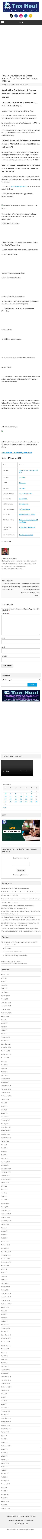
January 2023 (5, 1123)
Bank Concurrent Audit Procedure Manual (14, 963)
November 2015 (6, 1421)
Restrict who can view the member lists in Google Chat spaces (20, 892)
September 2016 (6, 1387)
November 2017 (6, 1338)
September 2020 (6, 1220)
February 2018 (5, 1328)
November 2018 (6, 1297)
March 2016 (4, 1408)
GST (9, 541)
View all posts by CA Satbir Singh (13, 568)
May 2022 (4, 1151)
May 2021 (4, 1193)
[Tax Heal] (21, 12)
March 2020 (4, 1241)
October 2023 (5, 1092)
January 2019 (5, 1290)
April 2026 (4, 988)
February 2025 (5, 1037)
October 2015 (5, 1425)
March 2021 (4, 1200)
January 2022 (5, 1165)
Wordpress (30, 1529)
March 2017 (4, 1366)
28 (26, 802)
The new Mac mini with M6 (9, 895)
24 (5, 802)
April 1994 (4, 1498)
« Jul (4, 807)
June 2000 (4, 1491)
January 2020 (5, 1248)
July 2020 (4, 1227)
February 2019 (5, 1286)
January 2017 (5, 1373)
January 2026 (5, 999)
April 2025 (4, 1030)
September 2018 (6, 1304)
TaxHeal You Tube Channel (27, 527)
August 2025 (5, 1016)
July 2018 (4, 1311)
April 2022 (4, 1155)
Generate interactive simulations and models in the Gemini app (20, 899)
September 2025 (6, 1013)
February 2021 (5, 1203)
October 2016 (5, 1383)
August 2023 (5, 1099)
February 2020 (5, 1245)
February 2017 (5, 1369)
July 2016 (4, 1394)
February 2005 (5, 1484)
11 (10, 796)
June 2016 (4, 1397)
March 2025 (4, 1033)
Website (4, 656)
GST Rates (22, 488)
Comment (5, 614)
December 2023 (6, 1085)
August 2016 (5, 1390)
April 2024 (4, 1071)
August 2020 (5, 1224)
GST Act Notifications (25, 493)
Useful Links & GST (10, 945)
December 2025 (6, 1002)
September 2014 (6, 1446)
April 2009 (4, 1477)
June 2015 (4, 1439)
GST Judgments (23, 504)
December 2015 (6, 1418)
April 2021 (4, 1196)
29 (31, 802)
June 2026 (4, 981)
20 (21, 799)
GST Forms (22, 483)
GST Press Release (24, 509)
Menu (21, 22)
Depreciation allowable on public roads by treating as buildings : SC (11, 586)
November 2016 (6, 1380)
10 (5, 796)
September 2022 (6, 1137)
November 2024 (6, 1047)
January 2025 (5, 1040)
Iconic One (10, 1529)
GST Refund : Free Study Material (17, 452)
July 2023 (4, 1103)
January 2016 (5, 1414)
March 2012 (4, 1459)
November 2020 (6, 1214)
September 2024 (6, 1054)
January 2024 (5, 1082)
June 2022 (4, 1148)
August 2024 (5, 1058)
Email (3, 647)
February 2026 (5, 995)
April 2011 (4, 1470)
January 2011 (5, 1473)
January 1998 (5, 1494)
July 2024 (4, 1061)
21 (26, 799)
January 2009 (5, 1480)
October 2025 (5, 1009)
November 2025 (6, 1006)
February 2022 (5, 1162)
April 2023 (4, 1113)
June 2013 (4, 1453)
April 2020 (4, 1238)
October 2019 (5, 1259)
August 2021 (5, 1182)
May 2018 (4, 1317)
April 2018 (4, 1321)
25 (10, 802)
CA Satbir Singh (9, 84)
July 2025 (4, 1020)
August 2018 (5, 1307)
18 (10, 799)
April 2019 (4, 1279)
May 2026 (4, 985)
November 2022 (6, 1130)
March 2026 (4, 992)
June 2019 (4, 1272)
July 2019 (4, 1269)
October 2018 (5, 1300)
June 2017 (4, 1356)
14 (26, 796)
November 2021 (6, 1172)
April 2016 (4, 1404)
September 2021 (6, 1179)
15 (31, 796)
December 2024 (6, 1044)
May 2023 (4, 1110)
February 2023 (5, 1120)
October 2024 (5, 1051)
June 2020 (4, 1231)
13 (21, 796)
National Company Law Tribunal (11, 961)
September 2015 (6, 1428)
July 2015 (4, 1435)
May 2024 (4, 1068)
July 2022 (4, 1144)
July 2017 (4, 1352)
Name (3, 638)
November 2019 (6, 1255)
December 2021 (6, 1168)
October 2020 (5, 1217)
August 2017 (5, 1349)
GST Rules (22, 477)
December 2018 (6, 1293)
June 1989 (4, 1505)
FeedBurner (25, 875)
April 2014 (4, 1449)
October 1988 (5, 1508)
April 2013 (4, 1456)
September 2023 (6, 1096)
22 (31, 799)
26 (16, 802)
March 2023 (4, 1117)
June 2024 (4, 1065)
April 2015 (4, 1442)
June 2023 (4, 1106)
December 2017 (6, 1335)
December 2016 (6, 1376)
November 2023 (6, 1089)
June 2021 (4, 1189)
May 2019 (4, 1276)
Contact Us (34, 942)
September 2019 (6, 1262)
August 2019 (5, 1265)
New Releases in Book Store (13, 951)
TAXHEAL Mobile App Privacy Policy (16, 955)
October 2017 (5, 1342)
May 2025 (4, 1026)
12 (16, 796)
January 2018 (5, 1331)
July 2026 (4, 978)
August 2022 (5, 1141)
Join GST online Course (26, 534)
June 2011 (4, 1466)
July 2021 (4, 1186)
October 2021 (5, 1175)
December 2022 (6, 1127)
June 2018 (4, 1314)
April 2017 (4, 1362)
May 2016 (4, 1401)
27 (21, 802)
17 (5, 799)
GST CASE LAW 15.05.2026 (9, 902)
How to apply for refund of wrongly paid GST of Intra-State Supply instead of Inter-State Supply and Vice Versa (30, 589)
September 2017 (6, 1345)
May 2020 (4, 1234)
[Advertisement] (21, 49)
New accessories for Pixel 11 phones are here (15, 888)
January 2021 (5, 1207)
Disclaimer (8, 948)
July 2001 (4, 1487)
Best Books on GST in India (27, 514)
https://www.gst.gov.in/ (19, 186)
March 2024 (4, 1075)
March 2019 (4, 1283)
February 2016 (5, 1411)
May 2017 (4, 1359)
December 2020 (6, 1210)
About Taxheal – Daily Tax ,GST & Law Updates (15, 942)
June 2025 (4, 1023)
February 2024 (5, 1078)
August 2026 (5, 974)
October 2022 (5, 1134)
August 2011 (5, 1463)
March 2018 (4, 1324)
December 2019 (6, 1252)
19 (16, 799)
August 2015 (5, 1432)
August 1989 (5, 1501)
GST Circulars (23, 498)
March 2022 (4, 1158)
